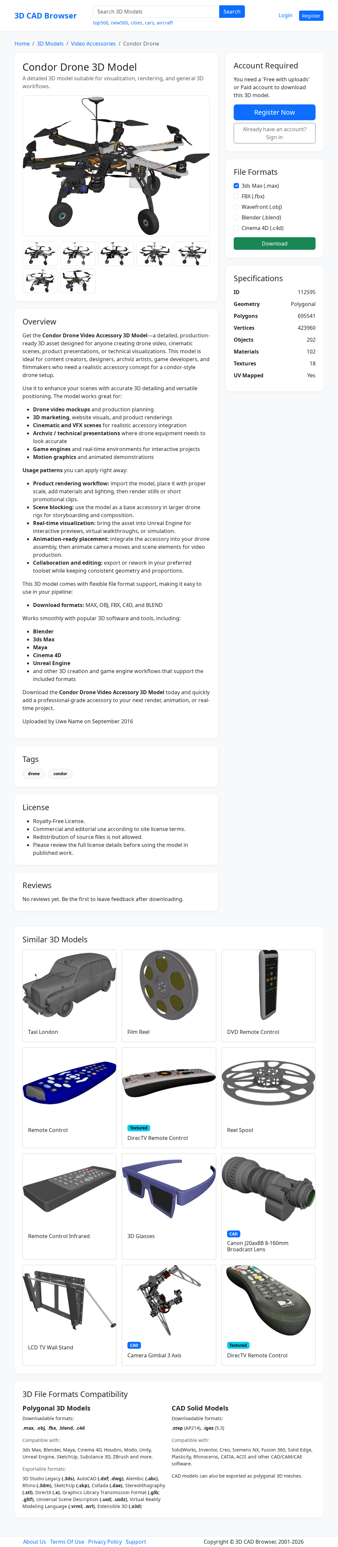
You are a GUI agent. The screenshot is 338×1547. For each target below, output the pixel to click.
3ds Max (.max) (260, 185)
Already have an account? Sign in (274, 133)
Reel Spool (240, 1130)
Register (311, 16)
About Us (34, 1541)
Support (136, 1541)
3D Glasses (141, 1236)
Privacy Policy (105, 1541)
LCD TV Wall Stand (50, 1347)
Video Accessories (93, 43)
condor (60, 773)
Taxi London (43, 1032)
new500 (119, 22)
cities (136, 22)
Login (285, 15)
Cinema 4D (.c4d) (263, 228)
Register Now (274, 112)
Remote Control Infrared (59, 1236)
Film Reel (138, 1032)
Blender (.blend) (261, 217)
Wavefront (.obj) (262, 206)
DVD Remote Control (253, 1032)
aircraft (165, 22)
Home (22, 43)
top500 (100, 22)
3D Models (50, 43)
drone (34, 773)
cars (149, 22)
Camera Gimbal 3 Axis (154, 1355)
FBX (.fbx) (253, 196)
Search (232, 11)
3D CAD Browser (46, 15)
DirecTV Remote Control (157, 1138)
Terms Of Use (67, 1541)
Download (274, 243)
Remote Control (48, 1130)
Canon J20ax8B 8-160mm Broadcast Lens (257, 1246)
